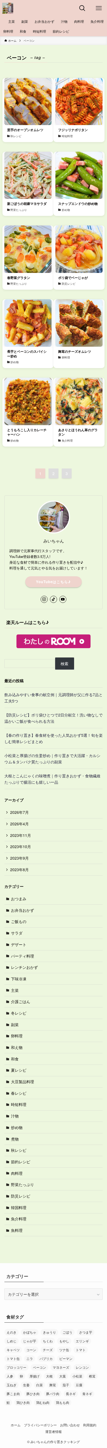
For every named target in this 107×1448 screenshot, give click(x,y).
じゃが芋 (29, 1341)
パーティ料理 (22, 956)
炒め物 (16, 1127)
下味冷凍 (18, 978)
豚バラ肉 (52, 1393)
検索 (64, 663)
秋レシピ (18, 1150)
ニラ (29, 1358)
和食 (15, 1059)
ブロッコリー (16, 1367)
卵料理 (16, 1035)
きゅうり (49, 1332)
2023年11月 (20, 835)
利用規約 (89, 1425)
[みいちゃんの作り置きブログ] (7, 8)
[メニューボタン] (99, 8)
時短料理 (18, 1104)
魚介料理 (18, 1218)
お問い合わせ (70, 1425)
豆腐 (79, 1384)
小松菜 (77, 1376)
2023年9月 (19, 858)
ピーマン (65, 1358)
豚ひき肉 (33, 1393)
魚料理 (16, 1230)
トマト (81, 1349)
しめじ (11, 1341)
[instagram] (44, 599)
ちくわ (48, 1341)
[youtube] (62, 599)
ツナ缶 (64, 1349)
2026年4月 (19, 823)
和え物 (16, 1047)
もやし (64, 1341)
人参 (10, 1376)
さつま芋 (85, 1332)
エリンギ (82, 1341)
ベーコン (39, 1367)
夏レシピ (18, 1070)
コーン (31, 1349)
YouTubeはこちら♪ (53, 581)
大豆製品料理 (22, 1081)
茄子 (66, 1384)
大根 (49, 1376)
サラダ (16, 933)
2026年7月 (19, 812)
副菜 (15, 1024)
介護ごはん (20, 1001)
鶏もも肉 (62, 1402)
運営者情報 (53, 1431)
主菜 (15, 990)
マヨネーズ (61, 1367)
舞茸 (52, 1384)
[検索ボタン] (82, 8)
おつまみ (18, 898)
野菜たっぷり (22, 1184)
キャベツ (13, 1349)
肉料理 (16, 1173)
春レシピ (18, 1093)
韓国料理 (18, 1207)
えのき (11, 1332)
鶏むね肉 (42, 1402)
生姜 (26, 1384)
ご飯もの (18, 921)
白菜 (39, 1384)
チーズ (48, 1349)
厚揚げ (35, 1376)
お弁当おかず (22, 910)
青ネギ (87, 1393)
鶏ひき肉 (23, 1402)
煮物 (15, 1139)
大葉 (62, 1376)
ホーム (16, 1425)
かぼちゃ (29, 1332)
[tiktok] (53, 599)
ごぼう (67, 1332)
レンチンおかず (24, 967)
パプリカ (46, 1358)
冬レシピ (18, 1013)
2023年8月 (19, 869)
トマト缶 (13, 1358)
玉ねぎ (11, 1384)
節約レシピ (20, 1161)
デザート (18, 944)
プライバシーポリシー (40, 1425)
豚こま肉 (13, 1393)
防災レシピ (20, 1196)
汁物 (15, 1116)
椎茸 (92, 1376)
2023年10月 (20, 846)
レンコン (82, 1367)
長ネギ (71, 1393)
